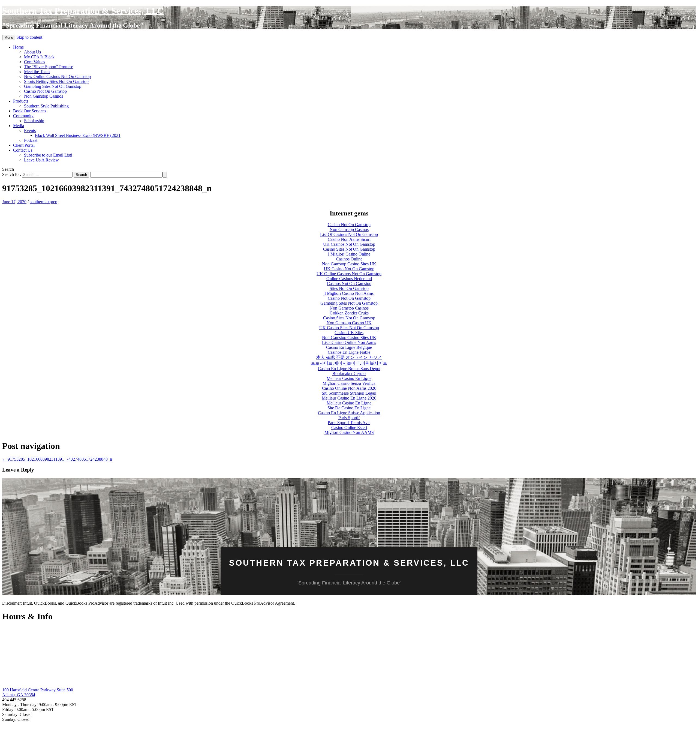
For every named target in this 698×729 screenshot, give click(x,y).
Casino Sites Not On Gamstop (349, 249)
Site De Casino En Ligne (349, 408)
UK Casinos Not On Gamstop (349, 244)
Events (30, 130)
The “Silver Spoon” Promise (48, 66)
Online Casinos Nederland (349, 278)
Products (20, 101)
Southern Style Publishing (46, 106)
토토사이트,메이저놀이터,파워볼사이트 (349, 363)
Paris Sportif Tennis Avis (349, 422)
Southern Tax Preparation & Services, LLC (83, 11)
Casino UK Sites (349, 332)
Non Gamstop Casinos (43, 96)
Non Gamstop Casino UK (349, 322)
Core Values (34, 61)
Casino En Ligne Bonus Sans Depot (349, 368)
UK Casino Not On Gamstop (349, 268)
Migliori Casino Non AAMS (349, 432)
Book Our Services (29, 111)
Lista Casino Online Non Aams (349, 342)
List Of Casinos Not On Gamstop (349, 234)
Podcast (30, 140)
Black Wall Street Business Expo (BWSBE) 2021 (78, 135)
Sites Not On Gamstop (349, 288)
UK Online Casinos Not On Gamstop (349, 273)
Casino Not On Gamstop (349, 224)
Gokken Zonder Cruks (349, 313)
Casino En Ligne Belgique (349, 347)
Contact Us (22, 150)
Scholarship (34, 120)
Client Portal (24, 145)
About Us (32, 52)
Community (23, 115)
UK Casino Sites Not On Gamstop (349, 327)
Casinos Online (349, 259)
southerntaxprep (43, 201)
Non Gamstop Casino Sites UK (349, 264)
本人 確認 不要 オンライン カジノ (349, 357)
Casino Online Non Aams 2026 (349, 388)
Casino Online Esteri (349, 427)
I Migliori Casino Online (349, 254)
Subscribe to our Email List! (48, 155)
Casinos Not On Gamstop (349, 283)
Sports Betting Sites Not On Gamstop (56, 81)
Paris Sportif (349, 417)
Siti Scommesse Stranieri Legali (349, 393)
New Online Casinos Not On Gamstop (57, 76)
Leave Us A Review (41, 160)
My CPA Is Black (39, 57)
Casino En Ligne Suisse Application (349, 412)
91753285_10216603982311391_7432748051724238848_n (57, 459)
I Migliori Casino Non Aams (349, 293)
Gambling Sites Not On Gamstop (52, 86)
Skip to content (29, 37)
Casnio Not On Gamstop (45, 91)
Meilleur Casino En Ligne (349, 378)
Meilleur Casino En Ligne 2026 (349, 398)
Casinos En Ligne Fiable (349, 352)
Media (18, 125)
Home (18, 47)
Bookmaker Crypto (349, 373)
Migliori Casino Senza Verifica (349, 383)
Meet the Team (37, 71)
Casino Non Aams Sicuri (349, 239)
